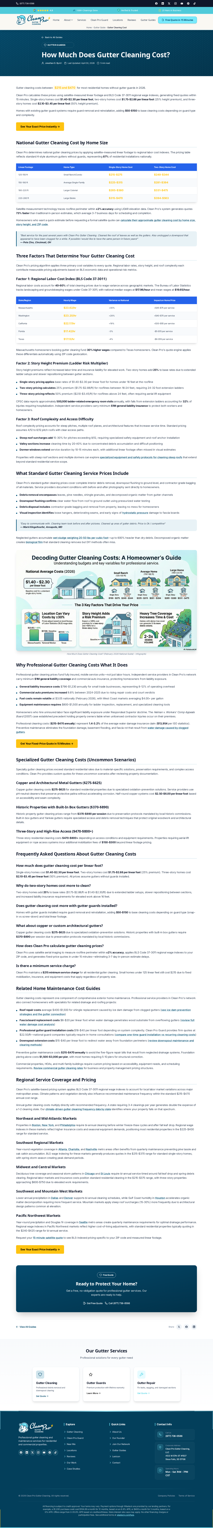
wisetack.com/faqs (125, 1515)
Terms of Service (187, 1495)
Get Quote (41, 1396)
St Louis (105, 1173)
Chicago (90, 1173)
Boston (36, 1125)
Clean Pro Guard (99, 20)
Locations (118, 20)
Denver (68, 1197)
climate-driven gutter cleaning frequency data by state (78, 1109)
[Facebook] (156, 3)
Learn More (92, 1393)
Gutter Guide (99, 27)
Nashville (91, 1149)
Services (81, 20)
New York (48, 1125)
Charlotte (73, 1149)
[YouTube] (182, 3)
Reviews (132, 20)
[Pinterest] (188, 3)
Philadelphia (67, 1125)
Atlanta (62, 1149)
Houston (160, 1197)
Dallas (54, 1197)
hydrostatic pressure (135, 512)
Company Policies (166, 1495)
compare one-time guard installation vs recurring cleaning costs (155, 1034)
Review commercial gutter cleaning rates (58, 1068)
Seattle (83, 1222)
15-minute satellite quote (48, 1237)
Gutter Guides (148, 20)
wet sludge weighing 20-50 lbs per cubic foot (80, 537)
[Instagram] (175, 3)
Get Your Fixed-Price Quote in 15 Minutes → (46, 743)
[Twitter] (169, 3)
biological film (34, 542)
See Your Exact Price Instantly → (40, 126)
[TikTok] (194, 3)
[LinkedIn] (162, 3)
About (67, 20)
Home (56, 20)
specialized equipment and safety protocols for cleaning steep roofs (141, 457)
